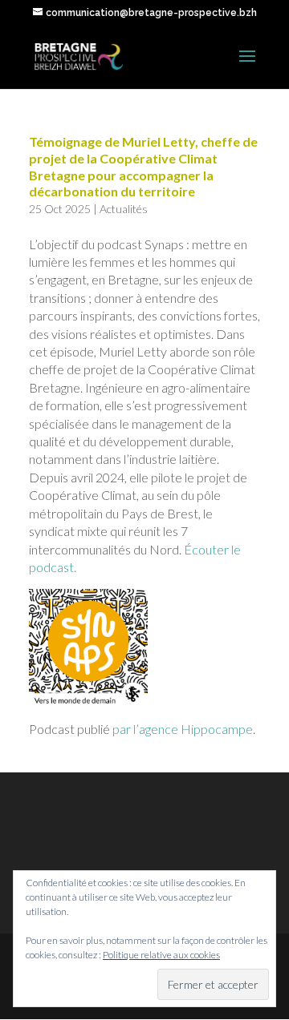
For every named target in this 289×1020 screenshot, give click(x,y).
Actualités (124, 209)
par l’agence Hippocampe (182, 728)
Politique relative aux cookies (161, 955)
